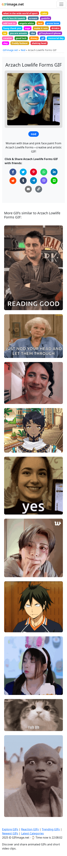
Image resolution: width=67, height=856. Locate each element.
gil (42, 38)
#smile (11, 306)
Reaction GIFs (30, 829)
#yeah (10, 354)
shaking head (39, 43)
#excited (12, 448)
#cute (10, 510)
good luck (21, 38)
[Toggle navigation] (61, 4)
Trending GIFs (51, 829)
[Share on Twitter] (23, 172)
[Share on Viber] (43, 180)
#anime (11, 628)
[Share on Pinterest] (33, 172)
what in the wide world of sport (20, 13)
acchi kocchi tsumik (14, 18)
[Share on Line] (54, 180)
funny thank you (12, 28)
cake (44, 13)
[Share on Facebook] (12, 172)
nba (33, 33)
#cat (9, 726)
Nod (23, 50)
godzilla (45, 18)
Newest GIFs (10, 833)
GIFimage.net (10, 50)
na (4, 33)
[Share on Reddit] (12, 180)
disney (33, 38)
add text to (9, 23)
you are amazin (18, 33)
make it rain (41, 28)
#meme (11, 400)
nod (33, 134)
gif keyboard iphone (50, 33)
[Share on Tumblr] (23, 180)
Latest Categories (32, 833)
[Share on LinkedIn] (54, 172)
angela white (26, 23)
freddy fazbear (20, 43)
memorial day (56, 38)
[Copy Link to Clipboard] (38, 189)
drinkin (55, 28)
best (40, 23)
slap (5, 43)
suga (27, 28)
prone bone (53, 23)
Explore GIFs (10, 829)
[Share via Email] (28, 189)
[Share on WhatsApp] (43, 172)
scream (33, 18)
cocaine (7, 38)
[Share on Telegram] (33, 180)
